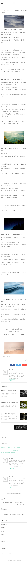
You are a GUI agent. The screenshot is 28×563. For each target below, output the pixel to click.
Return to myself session (14, 493)
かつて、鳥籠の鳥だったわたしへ (8, 414)
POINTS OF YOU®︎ (18, 502)
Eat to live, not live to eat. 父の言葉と (10, 402)
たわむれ (4, 504)
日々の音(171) (8, 356)
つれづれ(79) (3, 356)
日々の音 (22, 504)
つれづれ (10, 504)
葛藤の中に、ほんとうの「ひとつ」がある (10, 390)
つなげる (16, 504)
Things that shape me (7, 502)
